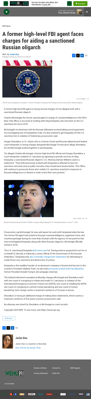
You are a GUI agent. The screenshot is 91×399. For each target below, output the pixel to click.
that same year (39, 250)
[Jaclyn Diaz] (7, 341)
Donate (81, 3)
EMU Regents (75, 368)
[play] (6, 11)
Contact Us (56, 368)
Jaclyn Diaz (14, 54)
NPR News (6, 26)
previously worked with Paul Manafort (65, 268)
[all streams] (87, 12)
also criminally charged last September (48, 257)
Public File (55, 373)
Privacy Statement (41, 373)
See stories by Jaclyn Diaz (28, 347)
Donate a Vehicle (40, 368)
